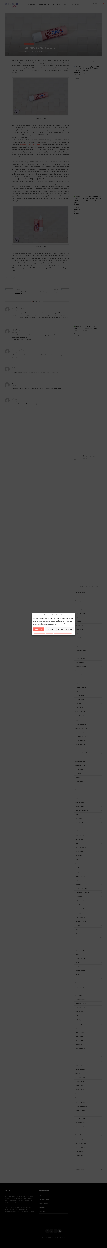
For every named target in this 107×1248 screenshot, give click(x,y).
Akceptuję (39, 629)
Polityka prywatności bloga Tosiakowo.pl (63, 633)
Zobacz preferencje (65, 629)
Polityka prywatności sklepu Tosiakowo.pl (43, 633)
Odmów (51, 629)
